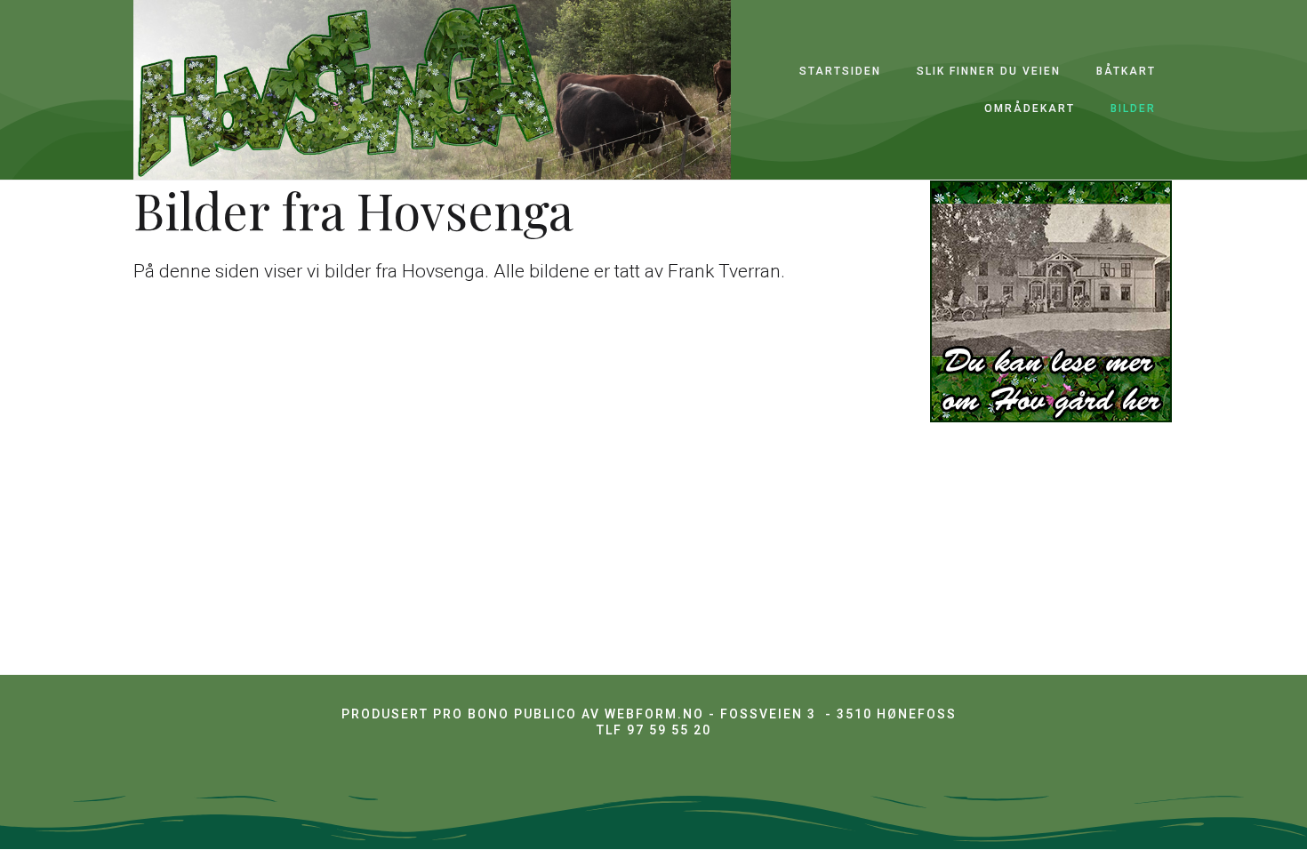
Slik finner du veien (989, 71)
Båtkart (1126, 71)
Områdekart (1029, 108)
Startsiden (840, 71)
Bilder (1133, 108)
